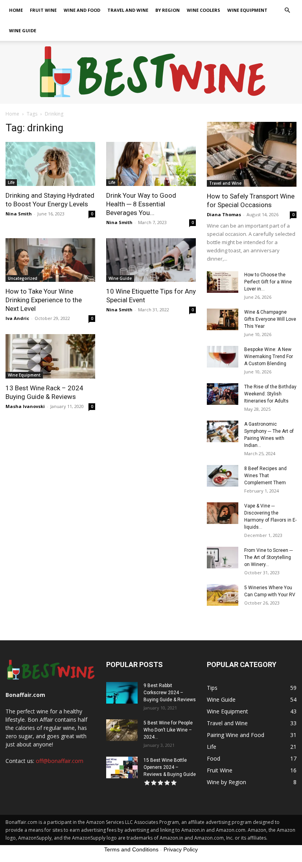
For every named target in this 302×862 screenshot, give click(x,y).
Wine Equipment (247, 10)
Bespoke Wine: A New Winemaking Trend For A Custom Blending (268, 356)
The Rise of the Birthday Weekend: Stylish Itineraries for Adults (270, 394)
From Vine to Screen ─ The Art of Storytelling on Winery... (268, 557)
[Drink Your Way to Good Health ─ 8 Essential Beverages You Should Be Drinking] (151, 164)
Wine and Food (82, 10)
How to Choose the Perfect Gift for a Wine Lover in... (268, 282)
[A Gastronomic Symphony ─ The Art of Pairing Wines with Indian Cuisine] (222, 431)
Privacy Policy (181, 849)
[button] (287, 10)
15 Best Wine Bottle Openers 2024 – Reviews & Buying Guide (170, 767)
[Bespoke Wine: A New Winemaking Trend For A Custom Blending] (222, 357)
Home (16, 10)
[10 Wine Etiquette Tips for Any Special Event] (151, 260)
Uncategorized (22, 278)
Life (11, 182)
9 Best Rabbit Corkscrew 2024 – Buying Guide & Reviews (170, 692)
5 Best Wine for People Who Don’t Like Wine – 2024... (168, 730)
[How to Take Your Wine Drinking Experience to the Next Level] (50, 260)
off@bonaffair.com (59, 761)
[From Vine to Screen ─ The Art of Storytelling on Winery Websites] (222, 557)
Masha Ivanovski (25, 406)
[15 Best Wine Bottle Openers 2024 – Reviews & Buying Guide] (122, 767)
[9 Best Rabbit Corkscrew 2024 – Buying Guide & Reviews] (122, 693)
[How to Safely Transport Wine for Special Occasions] (251, 154)
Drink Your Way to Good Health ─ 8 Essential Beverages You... (141, 204)
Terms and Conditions (131, 849)
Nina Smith (19, 214)
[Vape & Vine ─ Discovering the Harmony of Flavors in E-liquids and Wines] (222, 513)
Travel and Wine (127, 10)
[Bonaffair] (151, 73)
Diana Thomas (224, 214)
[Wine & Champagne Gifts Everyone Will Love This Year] (222, 319)
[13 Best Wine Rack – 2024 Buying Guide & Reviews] (50, 356)
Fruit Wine (43, 10)
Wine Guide (22, 30)
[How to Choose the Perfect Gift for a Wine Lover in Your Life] (222, 282)
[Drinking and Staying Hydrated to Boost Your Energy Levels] (50, 164)
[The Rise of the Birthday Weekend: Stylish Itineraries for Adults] (222, 394)
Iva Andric (17, 318)
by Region (167, 10)
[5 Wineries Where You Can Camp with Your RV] (222, 595)
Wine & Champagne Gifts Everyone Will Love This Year (270, 319)
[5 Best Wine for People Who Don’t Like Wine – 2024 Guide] (122, 730)
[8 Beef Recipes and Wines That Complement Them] (222, 476)
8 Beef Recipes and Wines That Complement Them (265, 475)
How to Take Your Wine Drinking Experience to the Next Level (44, 299)
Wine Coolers (203, 10)
